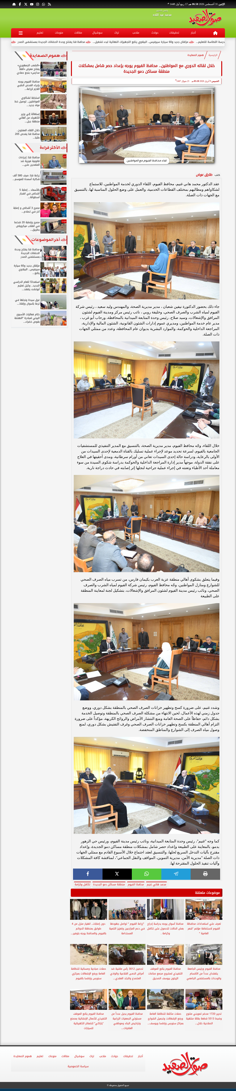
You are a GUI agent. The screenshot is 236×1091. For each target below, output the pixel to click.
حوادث (154, 32)
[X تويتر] (26, 4)
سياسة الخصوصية (78, 1066)
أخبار (193, 32)
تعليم (40, 32)
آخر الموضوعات (45, 239)
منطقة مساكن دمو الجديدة (109, 884)
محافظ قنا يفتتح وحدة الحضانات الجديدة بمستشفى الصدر (99, 41)
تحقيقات (174, 32)
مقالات (78, 32)
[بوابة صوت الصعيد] (205, 18)
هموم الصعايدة (196, 55)
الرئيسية (213, 55)
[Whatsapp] (43, 4)
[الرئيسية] (14, 4)
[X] (117, 874)
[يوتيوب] (32, 4)
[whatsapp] (146, 874)
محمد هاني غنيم (156, 884)
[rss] (49, 4)
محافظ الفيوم (136, 884)
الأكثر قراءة (50, 147)
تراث (116, 32)
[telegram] (176, 874)
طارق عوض (204, 175)
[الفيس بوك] (20, 4)
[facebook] (88, 874)
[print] (205, 874)
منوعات (59, 32)
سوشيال (97, 32)
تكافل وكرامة (82, 884)
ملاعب (135, 32)
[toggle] (21, 33)
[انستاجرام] (38, 4)
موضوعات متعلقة (207, 893)
